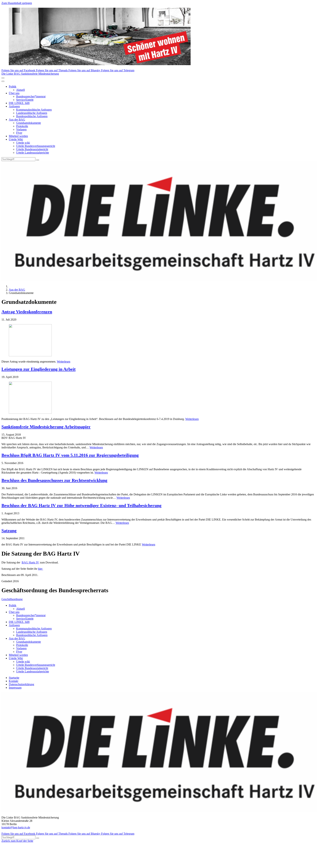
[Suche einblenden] (2, 78)
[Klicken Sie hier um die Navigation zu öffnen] (2, 81)
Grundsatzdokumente (28, 122)
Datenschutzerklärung (21, 684)
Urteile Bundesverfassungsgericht (35, 146)
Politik (12, 86)
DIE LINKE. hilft (19, 103)
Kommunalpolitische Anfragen (34, 109)
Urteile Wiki (16, 139)
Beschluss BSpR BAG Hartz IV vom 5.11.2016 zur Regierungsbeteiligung (70, 455)
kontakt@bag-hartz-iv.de (15, 827)
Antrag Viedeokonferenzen (26, 311)
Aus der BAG (17, 119)
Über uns (14, 93)
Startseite (14, 677)
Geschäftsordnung (12, 599)
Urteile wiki (23, 142)
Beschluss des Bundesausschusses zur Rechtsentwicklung (54, 480)
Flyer (19, 132)
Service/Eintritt (24, 99)
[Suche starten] (37, 160)
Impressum (15, 687)
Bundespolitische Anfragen (32, 116)
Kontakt (13, 681)
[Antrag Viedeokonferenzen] (158, 340)
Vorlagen (21, 129)
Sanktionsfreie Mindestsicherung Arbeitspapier (46, 426)
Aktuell (20, 89)
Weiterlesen (63, 361)
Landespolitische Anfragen (31, 112)
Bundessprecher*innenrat (30, 96)
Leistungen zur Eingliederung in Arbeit (38, 369)
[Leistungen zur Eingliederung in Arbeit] (158, 398)
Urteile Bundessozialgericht (32, 149)
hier (40, 568)
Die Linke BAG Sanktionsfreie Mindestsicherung (30, 73)
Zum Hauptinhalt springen (16, 3)
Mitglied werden (18, 136)
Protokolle (22, 126)
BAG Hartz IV (30, 562)
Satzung (9, 530)
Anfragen (14, 106)
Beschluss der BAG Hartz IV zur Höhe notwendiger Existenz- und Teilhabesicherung (81, 505)
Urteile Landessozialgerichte (32, 152)
